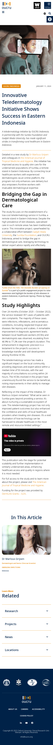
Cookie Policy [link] (26, 715)
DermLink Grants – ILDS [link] (14, 493)
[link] (50, 19)
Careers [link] (24, 709)
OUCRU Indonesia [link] (11, 86)
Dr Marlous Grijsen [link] (38, 154)
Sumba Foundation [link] (26, 235)
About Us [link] (12, 709)
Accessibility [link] (38, 709)
